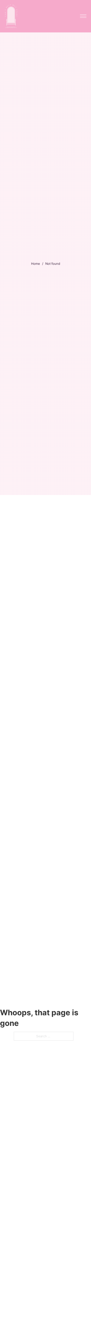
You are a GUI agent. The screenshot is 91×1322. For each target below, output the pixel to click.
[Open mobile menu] (83, 16)
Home (35, 264)
